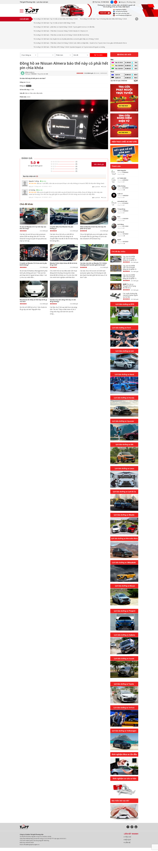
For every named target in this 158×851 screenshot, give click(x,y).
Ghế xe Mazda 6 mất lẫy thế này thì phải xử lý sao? (93, 227)
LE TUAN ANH (121, 178)
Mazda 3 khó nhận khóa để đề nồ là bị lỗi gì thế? (63, 264)
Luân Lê (120, 194)
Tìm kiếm (99, 55)
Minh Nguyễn (121, 170)
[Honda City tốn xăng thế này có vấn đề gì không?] (64, 289)
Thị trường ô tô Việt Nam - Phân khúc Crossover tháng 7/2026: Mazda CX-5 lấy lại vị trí (60, 31)
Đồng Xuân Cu (29, 72)
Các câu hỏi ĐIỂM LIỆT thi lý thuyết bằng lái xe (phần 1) (129, 276)
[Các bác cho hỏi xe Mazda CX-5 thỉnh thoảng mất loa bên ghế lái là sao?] (94, 252)
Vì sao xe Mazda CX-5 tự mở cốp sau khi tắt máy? (33, 227)
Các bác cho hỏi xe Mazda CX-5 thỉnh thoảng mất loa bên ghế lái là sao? (93, 264)
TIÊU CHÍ (127, 837)
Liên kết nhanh (131, 834)
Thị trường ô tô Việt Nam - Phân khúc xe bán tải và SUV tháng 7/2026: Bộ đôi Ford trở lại (61, 35)
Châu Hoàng (121, 186)
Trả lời (104, 186)
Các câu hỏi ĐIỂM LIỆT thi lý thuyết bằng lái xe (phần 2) (129, 267)
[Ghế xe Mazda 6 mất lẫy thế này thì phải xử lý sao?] (94, 216)
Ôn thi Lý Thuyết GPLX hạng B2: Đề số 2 (129, 286)
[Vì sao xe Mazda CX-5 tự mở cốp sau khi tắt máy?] (34, 216)
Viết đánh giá (99, 164)
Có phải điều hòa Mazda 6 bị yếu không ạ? (61, 227)
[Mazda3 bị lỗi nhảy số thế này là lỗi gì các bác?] (34, 289)
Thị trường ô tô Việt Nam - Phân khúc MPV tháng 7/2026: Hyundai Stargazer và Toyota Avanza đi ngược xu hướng (69, 47)
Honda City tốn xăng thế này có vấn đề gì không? (63, 300)
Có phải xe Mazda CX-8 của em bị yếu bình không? (33, 264)
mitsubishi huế (122, 201)
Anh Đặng (120, 224)
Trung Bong (121, 209)
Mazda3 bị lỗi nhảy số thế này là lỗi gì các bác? (33, 300)
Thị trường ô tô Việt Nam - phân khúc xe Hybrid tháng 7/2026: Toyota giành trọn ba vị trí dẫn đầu (63, 27)
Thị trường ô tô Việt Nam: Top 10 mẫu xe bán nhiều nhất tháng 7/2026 (55, 19)
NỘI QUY (127, 839)
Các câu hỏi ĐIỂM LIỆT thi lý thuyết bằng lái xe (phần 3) (129, 258)
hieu (118, 217)
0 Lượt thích (96, 186)
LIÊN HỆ (127, 842)
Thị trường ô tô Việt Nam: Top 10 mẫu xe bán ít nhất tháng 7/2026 (54, 23)
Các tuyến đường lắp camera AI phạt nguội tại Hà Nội (130, 295)
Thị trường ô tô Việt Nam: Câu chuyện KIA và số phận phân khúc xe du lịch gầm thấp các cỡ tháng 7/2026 (66, 39)
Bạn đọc (43, 181)
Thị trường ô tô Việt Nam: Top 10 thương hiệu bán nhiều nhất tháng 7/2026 (103, 19)
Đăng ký (123, 2)
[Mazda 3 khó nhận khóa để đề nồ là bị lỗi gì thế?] (64, 252)
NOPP (119, 240)
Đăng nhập (132, 2)
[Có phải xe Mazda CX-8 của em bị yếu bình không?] (34, 252)
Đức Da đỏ (120, 232)
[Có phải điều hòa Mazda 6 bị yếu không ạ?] (64, 216)
